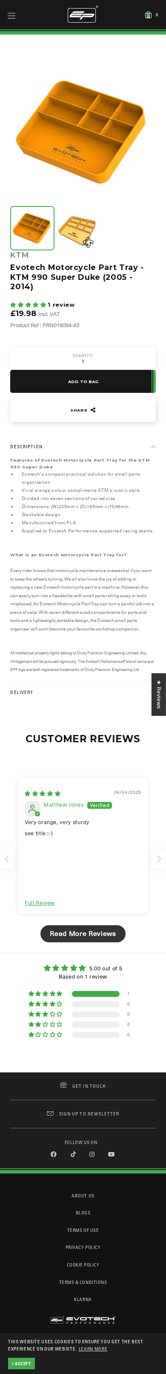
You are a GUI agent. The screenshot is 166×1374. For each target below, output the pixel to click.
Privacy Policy (83, 1247)
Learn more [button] (93, 1348)
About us (83, 1195)
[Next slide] (159, 859)
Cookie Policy (83, 1264)
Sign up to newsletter (89, 1113)
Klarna (83, 1299)
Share (79, 410)
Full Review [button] (40, 902)
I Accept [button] (21, 1363)
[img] (42, 793)
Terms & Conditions (83, 1282)
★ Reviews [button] (159, 694)
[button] (29, 304)
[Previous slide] (7, 859)
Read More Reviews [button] (83, 934)
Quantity (83, 355)
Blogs (83, 1212)
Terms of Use (83, 1230)
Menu (11, 15)
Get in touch (89, 1086)
